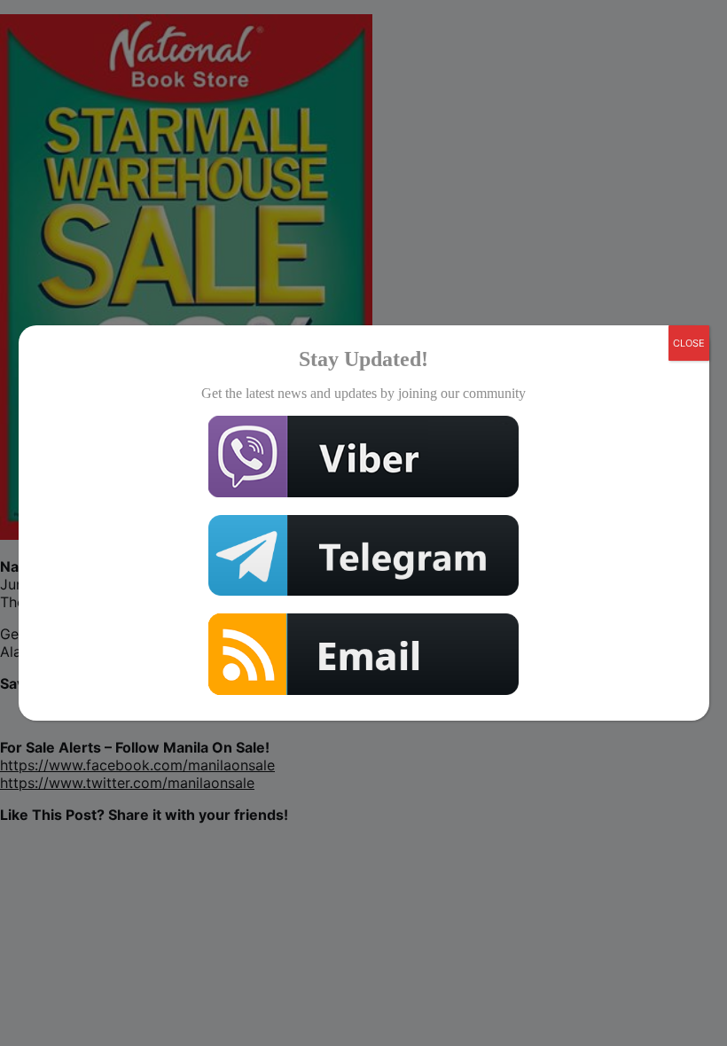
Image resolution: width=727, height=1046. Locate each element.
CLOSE (689, 343)
